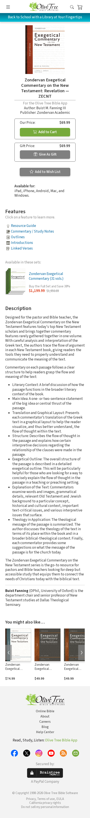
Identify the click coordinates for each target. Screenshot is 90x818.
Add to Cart (47, 132)
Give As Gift (47, 154)
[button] (72, 7)
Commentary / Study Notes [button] (32, 231)
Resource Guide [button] (23, 225)
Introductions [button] (22, 242)
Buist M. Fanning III (51, 108)
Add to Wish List (47, 171)
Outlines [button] (18, 237)
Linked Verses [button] (22, 248)
